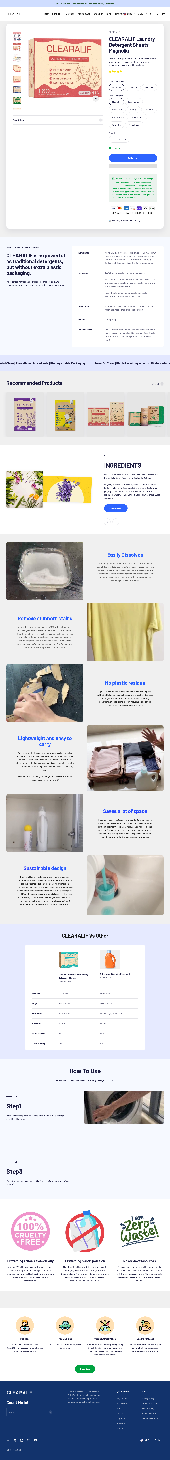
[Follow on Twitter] (15, 1440)
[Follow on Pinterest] (28, 1440)
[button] (115, 71)
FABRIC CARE (84, 14)
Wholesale (122, 1403)
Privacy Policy (148, 1398)
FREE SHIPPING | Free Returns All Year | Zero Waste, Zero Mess (85, 3)
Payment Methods (150, 1418)
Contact (120, 1413)
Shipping (121, 1428)
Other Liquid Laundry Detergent (115, 973)
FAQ (118, 1408)
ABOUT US (98, 14)
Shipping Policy (149, 1413)
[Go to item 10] (17, 90)
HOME (46, 14)
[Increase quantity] (125, 139)
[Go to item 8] (17, 69)
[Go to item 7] (17, 58)
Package (121, 1423)
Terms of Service (149, 1403)
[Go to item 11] (17, 101)
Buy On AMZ (122, 1398)
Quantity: (113, 133)
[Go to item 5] (17, 37)
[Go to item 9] (17, 79)
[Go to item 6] (17, 47)
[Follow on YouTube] (35, 1440)
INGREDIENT (120, 14)
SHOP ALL (57, 14)
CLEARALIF (114, 32)
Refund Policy (148, 1408)
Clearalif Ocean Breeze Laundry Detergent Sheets (73, 976)
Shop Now (85, 1369)
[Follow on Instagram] (22, 1440)
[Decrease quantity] (113, 139)
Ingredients (122, 1418)
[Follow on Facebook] (8, 1440)
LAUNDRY (69, 14)
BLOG (109, 14)
